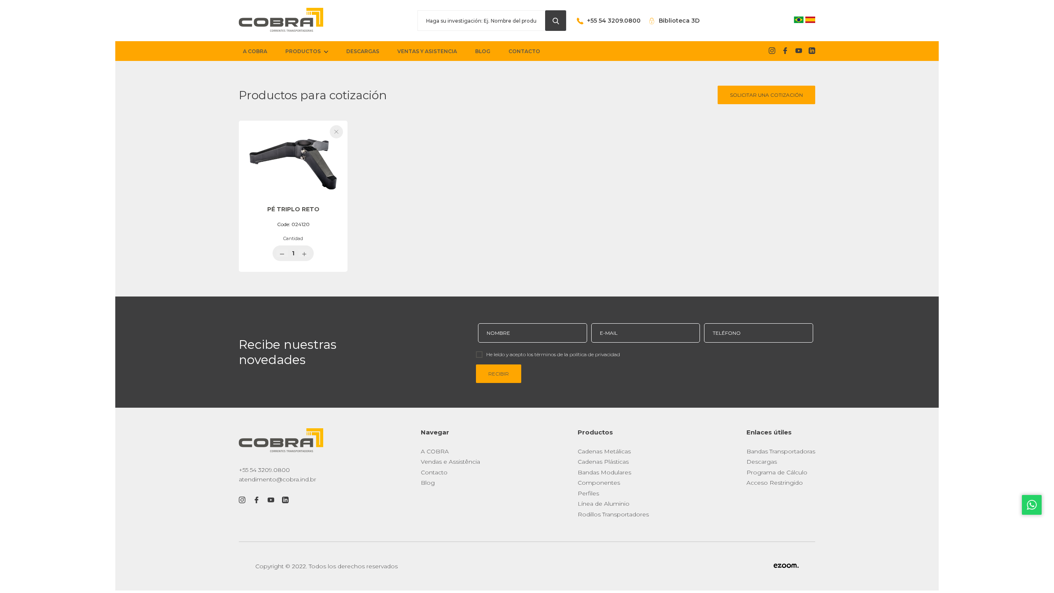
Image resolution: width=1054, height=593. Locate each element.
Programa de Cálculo (776, 472)
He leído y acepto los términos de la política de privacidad (553, 354)
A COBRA (435, 451)
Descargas (761, 461)
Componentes (599, 482)
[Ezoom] (786, 566)
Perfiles (588, 493)
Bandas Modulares (604, 472)
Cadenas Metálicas (604, 451)
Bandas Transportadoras (780, 451)
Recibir (498, 374)
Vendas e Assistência (450, 461)
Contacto (434, 472)
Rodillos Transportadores (613, 514)
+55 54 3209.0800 (264, 470)
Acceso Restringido (774, 482)
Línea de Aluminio (604, 503)
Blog (428, 482)
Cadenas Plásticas (603, 461)
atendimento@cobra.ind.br (277, 479)
